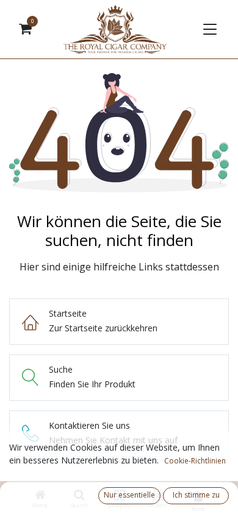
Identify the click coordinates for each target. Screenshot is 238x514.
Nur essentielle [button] (129, 495)
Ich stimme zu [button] (196, 495)
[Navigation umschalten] (208, 29)
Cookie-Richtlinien (195, 461)
